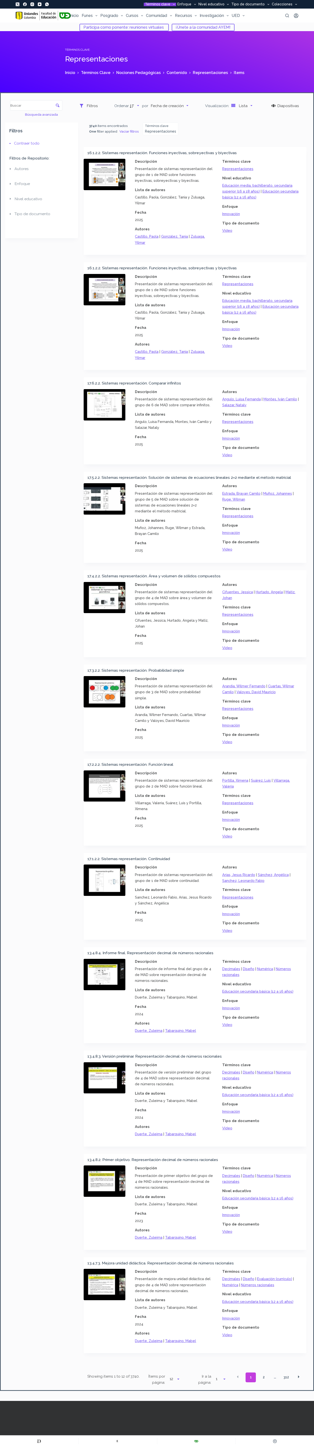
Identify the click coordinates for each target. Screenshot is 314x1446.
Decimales (231, 969)
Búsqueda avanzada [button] (42, 114)
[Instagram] (32, 4)
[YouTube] (39, 4)
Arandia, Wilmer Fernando (243, 686)
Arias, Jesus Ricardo (238, 875)
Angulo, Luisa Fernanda (241, 399)
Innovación (231, 214)
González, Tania (174, 236)
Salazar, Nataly (234, 405)
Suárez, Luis (261, 780)
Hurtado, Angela (269, 592)
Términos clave (157, 4)
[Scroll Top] (274, 1441)
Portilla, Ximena (235, 780)
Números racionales (257, 1285)
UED (236, 15)
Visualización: (217, 105)
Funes (87, 15)
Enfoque (184, 4)
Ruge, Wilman (233, 499)
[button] (238, 1377)
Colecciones (282, 4)
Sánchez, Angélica (273, 875)
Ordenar (121, 105)
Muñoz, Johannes (277, 493)
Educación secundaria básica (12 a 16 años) (257, 991)
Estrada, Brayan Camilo (241, 493)
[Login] (296, 15)
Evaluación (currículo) (274, 1279)
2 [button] (264, 1377)
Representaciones (237, 169)
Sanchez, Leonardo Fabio (243, 880)
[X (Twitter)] (17, 4)
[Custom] (39, 1441)
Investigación (212, 15)
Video (227, 230)
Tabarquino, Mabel (180, 1030)
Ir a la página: (204, 1379)
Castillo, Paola (146, 236)
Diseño (248, 969)
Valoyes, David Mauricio (256, 692)
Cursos (132, 15)
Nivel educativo (211, 4)
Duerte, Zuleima (148, 1030)
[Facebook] (25, 4)
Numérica (265, 969)
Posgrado (109, 15)
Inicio (74, 15)
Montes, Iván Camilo (280, 399)
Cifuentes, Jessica (237, 592)
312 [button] (286, 1377)
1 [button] (251, 1377)
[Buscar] (287, 15)
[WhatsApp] (47, 4)
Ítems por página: (156, 1379)
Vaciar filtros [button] (129, 131)
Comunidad (156, 15)
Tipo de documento (248, 4)
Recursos (183, 15)
